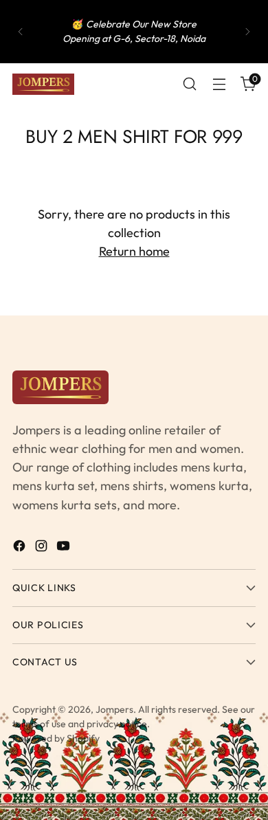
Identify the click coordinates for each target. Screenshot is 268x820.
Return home (134, 251)
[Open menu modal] (219, 84)
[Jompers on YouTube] (64, 548)
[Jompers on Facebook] (20, 548)
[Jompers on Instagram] (42, 548)
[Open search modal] (189, 84)
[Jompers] (43, 84)
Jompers (114, 709)
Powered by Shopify (56, 738)
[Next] (247, 31)
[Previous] (20, 31)
